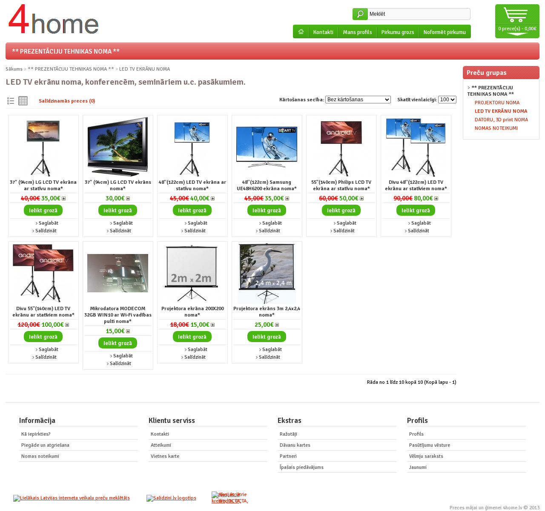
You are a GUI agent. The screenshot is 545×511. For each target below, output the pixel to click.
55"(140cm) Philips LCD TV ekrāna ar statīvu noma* (341, 185)
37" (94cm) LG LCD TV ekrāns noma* (118, 185)
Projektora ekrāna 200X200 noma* (192, 311)
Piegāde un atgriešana (45, 445)
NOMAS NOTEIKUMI (496, 128)
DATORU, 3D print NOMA (501, 120)
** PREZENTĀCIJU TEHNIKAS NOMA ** (66, 51)
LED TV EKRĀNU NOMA (501, 111)
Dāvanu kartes (295, 445)
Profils (416, 434)
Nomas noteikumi (40, 456)
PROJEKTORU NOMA (497, 103)
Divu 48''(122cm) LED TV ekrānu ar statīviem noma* (416, 185)
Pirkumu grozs (398, 32)
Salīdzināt (46, 231)
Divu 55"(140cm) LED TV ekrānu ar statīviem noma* (43, 311)
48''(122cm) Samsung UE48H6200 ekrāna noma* (267, 185)
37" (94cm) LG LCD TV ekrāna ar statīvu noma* (43, 185)
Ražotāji (288, 434)
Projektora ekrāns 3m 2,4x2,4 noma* (266, 311)
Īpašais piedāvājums (302, 467)
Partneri (288, 456)
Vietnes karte (165, 456)
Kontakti (323, 32)
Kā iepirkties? (36, 434)
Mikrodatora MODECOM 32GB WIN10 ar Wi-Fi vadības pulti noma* (118, 315)
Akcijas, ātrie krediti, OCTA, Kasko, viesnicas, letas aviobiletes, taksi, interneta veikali (228, 498)
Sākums (14, 69)
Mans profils (357, 32)
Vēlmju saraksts (426, 456)
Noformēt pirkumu (445, 32)
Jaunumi (418, 467)
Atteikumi (161, 445)
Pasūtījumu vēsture (429, 445)
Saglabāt (48, 223)
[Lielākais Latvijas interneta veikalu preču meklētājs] (71, 498)
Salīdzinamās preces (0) (67, 101)
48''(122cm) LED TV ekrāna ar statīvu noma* (192, 185)
